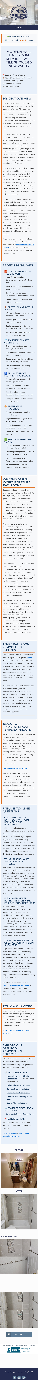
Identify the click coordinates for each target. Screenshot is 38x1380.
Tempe (29, 658)
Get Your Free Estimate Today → (16, 768)
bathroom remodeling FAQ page (16, 985)
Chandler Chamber (8, 1345)
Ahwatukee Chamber (29, 1345)
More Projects (21, 1334)
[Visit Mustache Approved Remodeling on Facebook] (14, 1377)
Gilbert (5, 1133)
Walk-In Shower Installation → (19, 1085)
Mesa (20, 1133)
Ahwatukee (17, 1136)
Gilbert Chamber (18, 1345)
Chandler (13, 1133)
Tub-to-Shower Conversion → (18, 1093)
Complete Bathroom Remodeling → (20, 1114)
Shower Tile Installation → (17, 1103)
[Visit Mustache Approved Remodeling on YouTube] (19, 1377)
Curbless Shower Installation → (19, 1089)
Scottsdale (7, 1136)
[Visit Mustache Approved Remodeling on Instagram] (24, 1377)
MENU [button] (20, 27)
